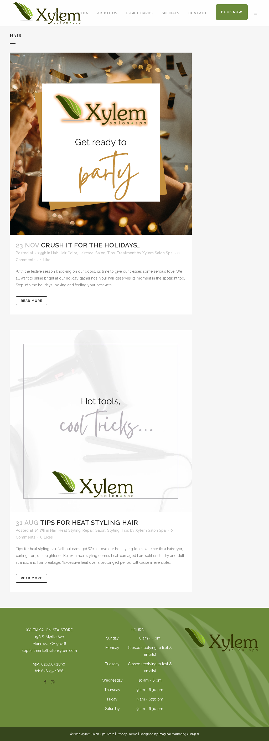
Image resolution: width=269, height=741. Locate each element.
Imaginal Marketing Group (179, 734)
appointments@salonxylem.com (49, 650)
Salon (100, 253)
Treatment (126, 253)
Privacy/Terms (127, 734)
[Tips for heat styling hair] (101, 421)
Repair (88, 530)
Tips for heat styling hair (89, 522)
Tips (111, 253)
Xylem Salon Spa (157, 253)
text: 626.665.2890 (49, 664)
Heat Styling (70, 530)
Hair (54, 253)
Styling (113, 530)
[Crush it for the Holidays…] (101, 144)
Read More (31, 301)
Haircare (86, 253)
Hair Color (68, 253)
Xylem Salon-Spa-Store (49, 630)
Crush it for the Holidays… (91, 245)
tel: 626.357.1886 (49, 671)
